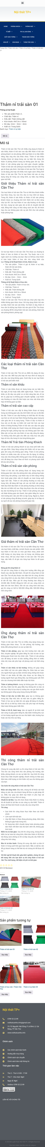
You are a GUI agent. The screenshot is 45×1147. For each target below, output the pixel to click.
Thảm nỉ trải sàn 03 (27, 889)
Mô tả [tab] (5, 136)
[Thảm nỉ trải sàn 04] (9, 901)
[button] (22, 3)
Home (6, 26)
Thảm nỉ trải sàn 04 (6, 908)
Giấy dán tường (9, 37)
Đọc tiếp (5, 955)
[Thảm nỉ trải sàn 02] (9, 882)
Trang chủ (3, 48)
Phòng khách (15, 26)
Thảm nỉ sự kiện (24, 48)
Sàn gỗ (5, 42)
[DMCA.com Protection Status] (9, 1091)
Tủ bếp (8, 31)
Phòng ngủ (29, 26)
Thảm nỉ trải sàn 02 (6, 889)
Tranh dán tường (28, 37)
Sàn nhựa (15, 42)
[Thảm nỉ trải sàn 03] (31, 882)
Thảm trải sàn (28, 42)
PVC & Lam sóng (25, 31)
